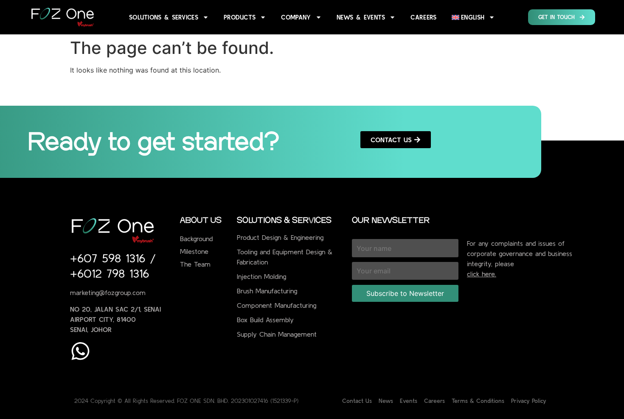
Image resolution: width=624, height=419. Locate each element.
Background (196, 238)
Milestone (194, 251)
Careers (423, 17)
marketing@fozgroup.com (108, 292)
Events (408, 400)
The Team (195, 264)
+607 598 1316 (110, 258)
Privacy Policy (528, 400)
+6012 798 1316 (109, 273)
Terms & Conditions (478, 400)
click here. (481, 274)
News (386, 400)
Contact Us (357, 400)
